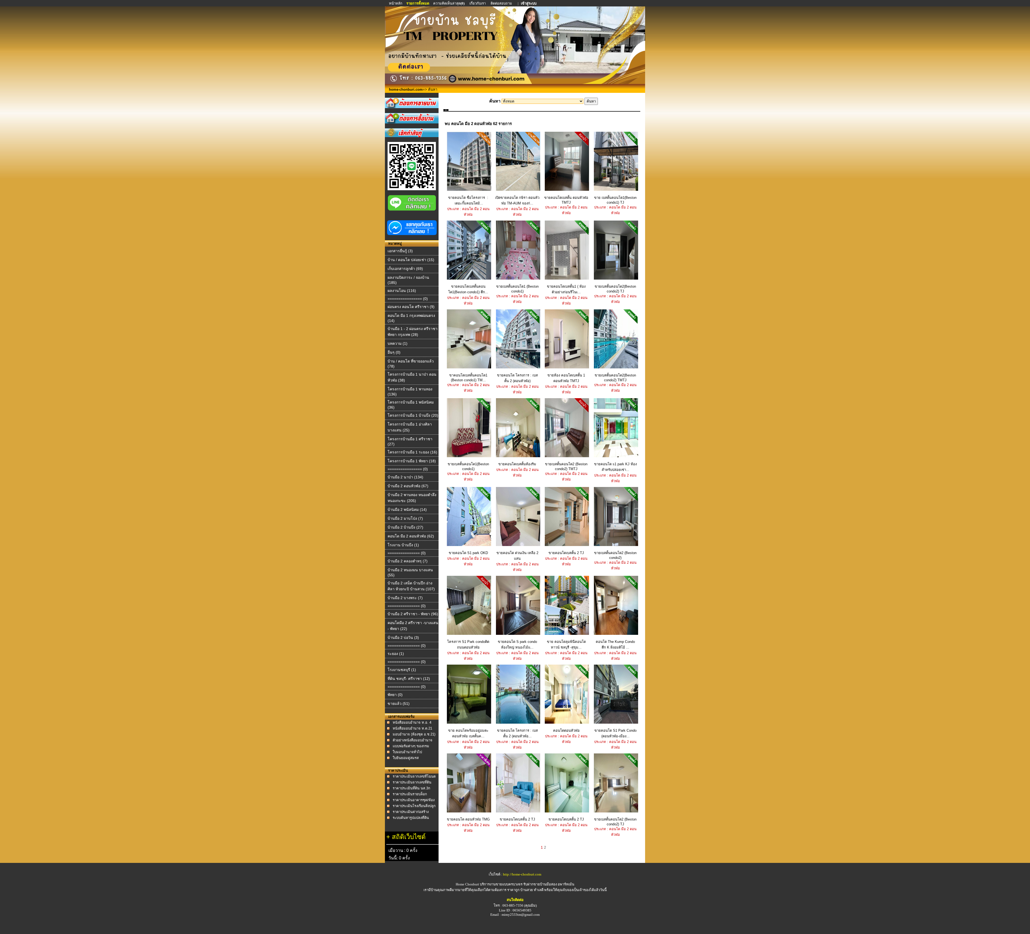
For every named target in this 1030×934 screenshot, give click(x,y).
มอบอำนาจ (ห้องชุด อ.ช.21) (414, 734)
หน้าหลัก (396, 3)
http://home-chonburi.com (522, 874)
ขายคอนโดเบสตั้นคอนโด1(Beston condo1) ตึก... (468, 289)
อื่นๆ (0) (394, 352)
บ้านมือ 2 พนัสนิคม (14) (407, 509)
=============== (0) (407, 553)
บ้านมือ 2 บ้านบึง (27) (405, 527)
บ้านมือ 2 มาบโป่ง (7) (405, 518)
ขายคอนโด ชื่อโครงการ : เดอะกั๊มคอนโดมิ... (468, 200)
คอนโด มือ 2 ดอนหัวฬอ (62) (411, 536)
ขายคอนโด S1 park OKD (468, 553)
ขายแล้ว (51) (399, 703)
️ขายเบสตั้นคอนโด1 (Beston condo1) (517, 288)
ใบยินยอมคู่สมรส (406, 758)
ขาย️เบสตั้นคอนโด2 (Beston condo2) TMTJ (566, 466)
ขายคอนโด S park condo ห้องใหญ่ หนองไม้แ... (517, 644)
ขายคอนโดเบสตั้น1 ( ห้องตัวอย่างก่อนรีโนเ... (566, 289)
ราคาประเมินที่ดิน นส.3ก (411, 788)
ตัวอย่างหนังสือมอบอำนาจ (412, 740)
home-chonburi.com (406, 89)
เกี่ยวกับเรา (477, 3)
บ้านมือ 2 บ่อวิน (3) (403, 637)
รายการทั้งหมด (417, 3)
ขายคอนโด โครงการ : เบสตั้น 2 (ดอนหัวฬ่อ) (517, 378)
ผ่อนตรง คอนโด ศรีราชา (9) (411, 307)
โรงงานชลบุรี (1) (402, 670)
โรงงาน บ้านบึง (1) (403, 545)
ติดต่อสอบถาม (502, 3)
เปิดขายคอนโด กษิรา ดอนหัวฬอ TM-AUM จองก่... (517, 200)
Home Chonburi (467, 884)
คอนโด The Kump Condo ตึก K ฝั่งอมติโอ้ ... (615, 644)
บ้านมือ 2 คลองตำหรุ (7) (408, 561)
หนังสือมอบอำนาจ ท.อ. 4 (412, 722)
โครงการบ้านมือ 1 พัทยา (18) (412, 461)
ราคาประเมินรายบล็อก (410, 794)
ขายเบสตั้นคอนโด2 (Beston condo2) (615, 555)
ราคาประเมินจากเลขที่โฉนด (414, 776)
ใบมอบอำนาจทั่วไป (407, 752)
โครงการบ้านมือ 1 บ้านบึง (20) (413, 415)
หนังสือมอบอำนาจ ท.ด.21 (412, 728)
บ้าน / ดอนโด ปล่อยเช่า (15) (411, 260)
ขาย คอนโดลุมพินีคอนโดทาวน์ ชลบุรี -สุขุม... (566, 644)
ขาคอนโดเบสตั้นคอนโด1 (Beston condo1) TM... (468, 377)
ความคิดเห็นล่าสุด (449, 3)
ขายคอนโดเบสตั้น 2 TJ (566, 553)
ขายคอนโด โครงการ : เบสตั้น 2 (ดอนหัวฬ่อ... (517, 733)
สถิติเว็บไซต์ (409, 836)
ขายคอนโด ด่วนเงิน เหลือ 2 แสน (517, 556)
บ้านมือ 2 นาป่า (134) (405, 477)
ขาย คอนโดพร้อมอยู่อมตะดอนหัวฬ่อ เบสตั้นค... (468, 733)
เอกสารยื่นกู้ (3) (400, 251)
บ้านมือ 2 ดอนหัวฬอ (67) (408, 486)
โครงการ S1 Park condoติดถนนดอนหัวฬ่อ (468, 644)
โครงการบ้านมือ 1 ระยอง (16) (412, 452)
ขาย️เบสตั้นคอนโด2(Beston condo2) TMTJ (615, 377)
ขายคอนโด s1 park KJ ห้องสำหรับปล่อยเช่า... (615, 467)
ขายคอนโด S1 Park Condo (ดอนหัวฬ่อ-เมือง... (615, 733)
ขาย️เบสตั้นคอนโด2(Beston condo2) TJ (615, 288)
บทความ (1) (397, 343)
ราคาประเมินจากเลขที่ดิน (412, 782)
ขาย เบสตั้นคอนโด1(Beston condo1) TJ (615, 200)
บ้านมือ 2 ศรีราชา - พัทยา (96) (413, 614)
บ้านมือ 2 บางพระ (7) (405, 598)
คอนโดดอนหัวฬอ (566, 730)
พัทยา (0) (395, 695)
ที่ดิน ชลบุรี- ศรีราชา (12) (409, 678)
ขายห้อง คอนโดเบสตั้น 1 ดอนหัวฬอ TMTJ (566, 378)
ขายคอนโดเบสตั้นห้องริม (517, 464)
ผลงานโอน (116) (402, 290)
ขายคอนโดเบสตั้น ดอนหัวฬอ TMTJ (566, 200)
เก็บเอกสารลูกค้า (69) (405, 268)
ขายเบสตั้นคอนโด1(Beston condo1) (468, 466)
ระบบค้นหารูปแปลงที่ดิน (411, 818)
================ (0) (408, 298)
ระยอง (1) (396, 653)
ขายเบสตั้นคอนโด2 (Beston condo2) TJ (615, 821)
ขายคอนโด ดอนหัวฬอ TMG (468, 819)
